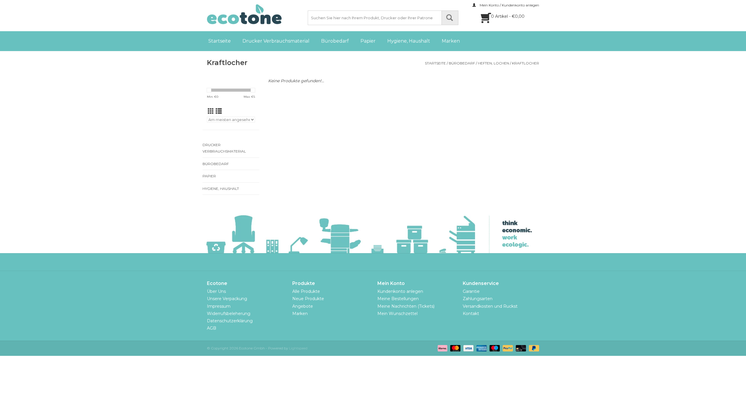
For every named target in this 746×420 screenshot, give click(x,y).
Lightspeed (298, 348)
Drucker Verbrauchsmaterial (275, 41)
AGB (211, 328)
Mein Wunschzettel (397, 313)
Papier (368, 41)
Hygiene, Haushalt (408, 41)
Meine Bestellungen (398, 298)
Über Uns (216, 291)
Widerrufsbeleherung (228, 313)
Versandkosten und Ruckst (490, 306)
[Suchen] (449, 17)
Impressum (219, 306)
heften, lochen (493, 63)
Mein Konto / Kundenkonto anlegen (509, 5)
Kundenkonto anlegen (400, 291)
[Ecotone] (256, 14)
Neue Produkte (308, 298)
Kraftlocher (525, 63)
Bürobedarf (335, 41)
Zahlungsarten (477, 298)
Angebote (302, 306)
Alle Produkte (306, 291)
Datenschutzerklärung (230, 320)
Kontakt (471, 313)
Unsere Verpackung (227, 298)
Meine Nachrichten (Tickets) (405, 306)
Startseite (219, 41)
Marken (451, 41)
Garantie (471, 291)
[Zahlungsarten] (442, 348)
